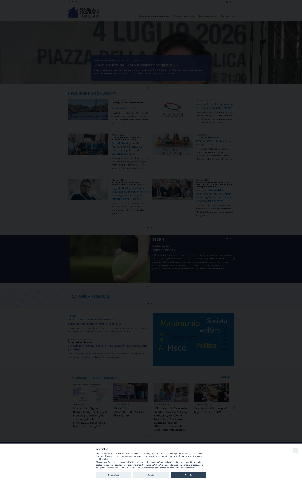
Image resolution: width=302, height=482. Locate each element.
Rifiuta (151, 475)
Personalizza (113, 475)
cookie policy (180, 468)
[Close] (295, 450)
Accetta (188, 475)
